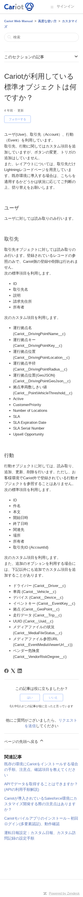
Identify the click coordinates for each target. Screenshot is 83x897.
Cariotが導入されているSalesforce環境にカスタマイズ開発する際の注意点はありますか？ (40, 804)
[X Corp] (13, 671)
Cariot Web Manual (18, 21)
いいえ (53, 697)
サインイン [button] (65, 6)
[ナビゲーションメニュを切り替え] (51, 7)
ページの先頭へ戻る (21, 742)
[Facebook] (6, 671)
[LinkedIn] (19, 671)
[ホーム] (19, 7)
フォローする (17, 119)
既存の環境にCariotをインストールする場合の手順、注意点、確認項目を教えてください (41, 769)
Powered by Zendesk (64, 893)
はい (30, 697)
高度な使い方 (47, 21)
